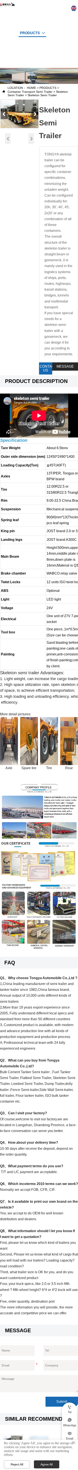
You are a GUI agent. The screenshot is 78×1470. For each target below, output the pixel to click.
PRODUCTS (47, 88)
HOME (31, 88)
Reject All (17, 1464)
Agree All (47, 1464)
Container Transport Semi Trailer (30, 91)
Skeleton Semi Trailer (42, 95)
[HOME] (7, 4)
